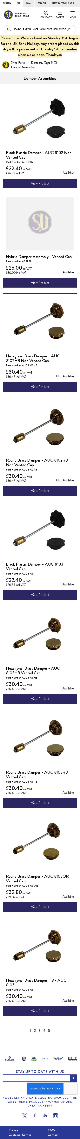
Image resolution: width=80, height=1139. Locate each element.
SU (18, 3)
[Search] (9, 29)
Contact (46, 17)
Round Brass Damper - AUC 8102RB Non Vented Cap (37, 462)
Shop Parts (18, 62)
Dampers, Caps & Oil (44, 62)
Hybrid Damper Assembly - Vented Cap (39, 257)
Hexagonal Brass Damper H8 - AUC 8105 (36, 982)
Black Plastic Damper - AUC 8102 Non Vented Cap (38, 155)
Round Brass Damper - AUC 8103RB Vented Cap (37, 774)
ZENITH (41, 3)
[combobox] (40, 29)
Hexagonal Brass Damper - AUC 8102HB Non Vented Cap (33, 358)
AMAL (29, 3)
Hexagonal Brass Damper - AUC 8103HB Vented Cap (33, 670)
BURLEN (7, 3)
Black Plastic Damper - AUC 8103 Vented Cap (34, 566)
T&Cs (51, 1130)
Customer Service (20, 1135)
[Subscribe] (73, 1078)
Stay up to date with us (40, 1071)
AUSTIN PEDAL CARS (63, 3)
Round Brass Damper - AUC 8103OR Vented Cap (37, 878)
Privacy (13, 1130)
